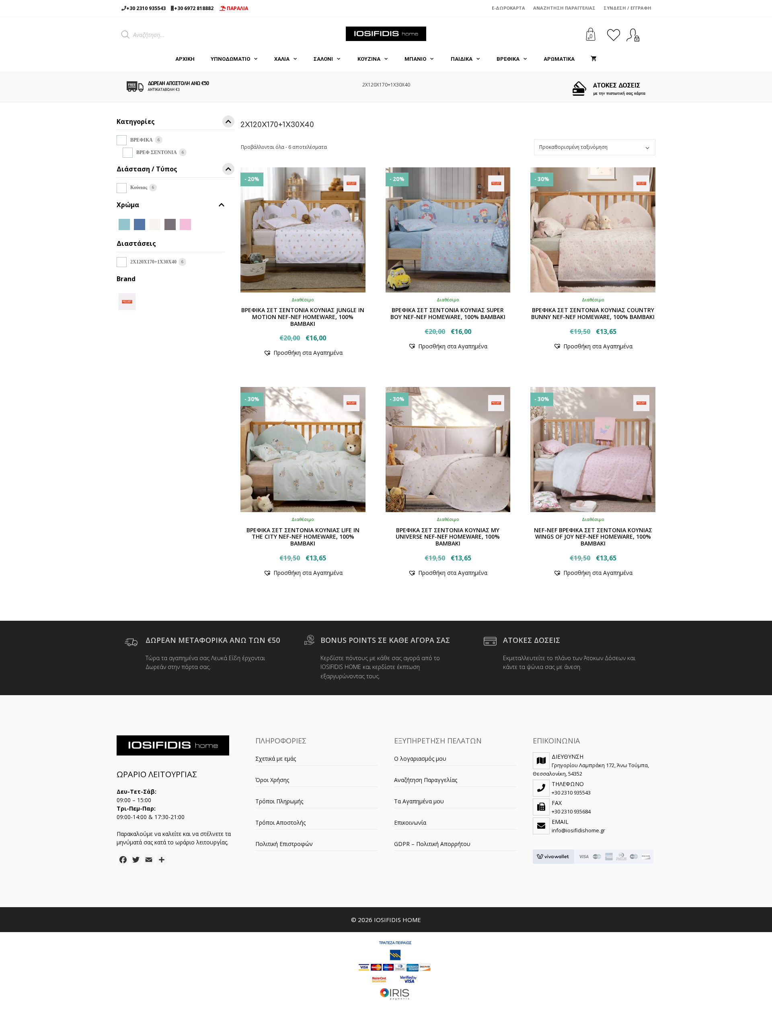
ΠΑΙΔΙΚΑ (461, 59)
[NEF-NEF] (127, 301)
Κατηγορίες (136, 122)
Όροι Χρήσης (272, 780)
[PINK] (185, 224)
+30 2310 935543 (146, 8)
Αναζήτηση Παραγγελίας (564, 8)
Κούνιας (138, 187)
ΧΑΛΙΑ (282, 59)
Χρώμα (128, 205)
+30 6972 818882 (194, 8)
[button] (303, 352)
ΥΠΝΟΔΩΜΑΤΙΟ (230, 59)
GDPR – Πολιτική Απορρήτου (432, 844)
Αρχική (185, 59)
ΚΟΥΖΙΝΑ (368, 59)
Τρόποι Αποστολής (280, 822)
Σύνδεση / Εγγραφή (627, 8)
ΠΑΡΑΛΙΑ (237, 8)
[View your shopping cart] (594, 59)
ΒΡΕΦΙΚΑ (508, 59)
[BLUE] (139, 224)
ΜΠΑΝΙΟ (415, 59)
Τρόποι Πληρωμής (279, 801)
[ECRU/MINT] (200, 224)
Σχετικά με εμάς (275, 758)
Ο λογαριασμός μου (420, 758)
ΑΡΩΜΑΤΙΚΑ (559, 59)
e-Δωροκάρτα (508, 8)
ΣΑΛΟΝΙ (323, 59)
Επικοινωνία (410, 822)
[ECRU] (154, 224)
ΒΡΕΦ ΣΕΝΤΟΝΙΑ (156, 152)
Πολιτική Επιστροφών (284, 844)
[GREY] (170, 224)
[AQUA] (124, 224)
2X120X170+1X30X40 (153, 262)
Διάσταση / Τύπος (147, 169)
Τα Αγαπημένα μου (419, 801)
